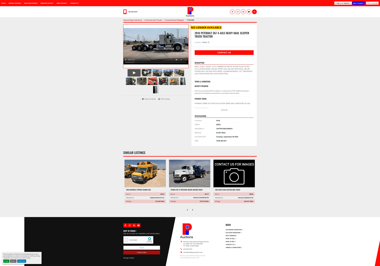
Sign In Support (358, 3)
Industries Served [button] (46, 3)
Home (3, 3)
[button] (62, 3)
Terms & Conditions (233, 247)
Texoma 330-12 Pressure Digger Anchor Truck (142, 190)
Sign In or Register (343, 3)
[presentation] (187, 209)
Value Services (61, 3)
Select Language (372, 3)
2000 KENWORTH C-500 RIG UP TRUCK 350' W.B (230, 190)
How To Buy (230, 241)
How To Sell (230, 238)
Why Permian (231, 236)
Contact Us (74, 3)
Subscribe (141, 252)
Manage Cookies (128, 258)
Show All (224, 110)
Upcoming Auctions (31, 3)
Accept (6, 261)
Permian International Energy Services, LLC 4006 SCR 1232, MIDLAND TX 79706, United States (196, 244)
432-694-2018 (132, 12)
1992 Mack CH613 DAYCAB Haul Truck (183, 190)
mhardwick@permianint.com (192, 252)
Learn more (21, 261)
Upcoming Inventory (234, 230)
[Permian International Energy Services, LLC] (186, 231)
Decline (13, 261)
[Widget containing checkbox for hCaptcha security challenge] (138, 240)
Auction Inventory (15, 3)
